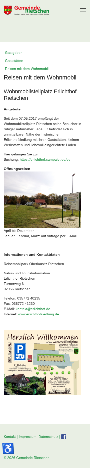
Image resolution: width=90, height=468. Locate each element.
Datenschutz (48, 436)
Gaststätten (14, 61)
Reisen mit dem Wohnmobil (26, 69)
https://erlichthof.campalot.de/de (45, 159)
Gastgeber (13, 53)
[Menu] (83, 10)
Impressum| (28, 436)
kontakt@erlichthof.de (33, 309)
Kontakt (10, 436)
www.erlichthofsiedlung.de (38, 314)
